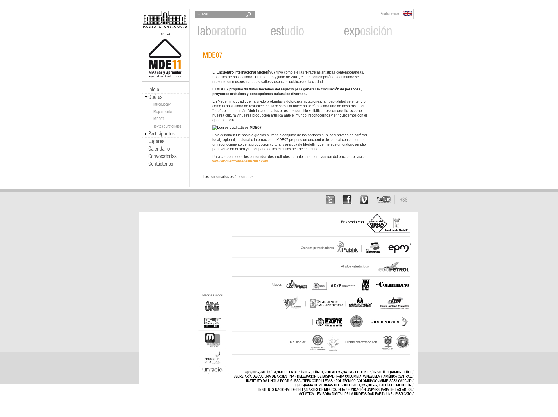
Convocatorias (162, 156)
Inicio (153, 89)
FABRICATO (403, 394)
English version (391, 13)
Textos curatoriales (167, 126)
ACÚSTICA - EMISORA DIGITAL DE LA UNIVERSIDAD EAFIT (341, 394)
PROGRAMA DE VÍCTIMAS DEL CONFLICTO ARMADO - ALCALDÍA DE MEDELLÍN (353, 385)
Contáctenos (160, 164)
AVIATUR (263, 372)
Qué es (155, 97)
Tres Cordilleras (318, 381)
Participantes (161, 134)
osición (368, 31)
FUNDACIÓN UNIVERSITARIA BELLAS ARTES (380, 390)
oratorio (222, 31)
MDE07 (158, 119)
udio (287, 31)
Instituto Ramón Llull (392, 372)
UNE (389, 394)
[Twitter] (330, 199)
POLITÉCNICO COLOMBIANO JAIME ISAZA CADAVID (374, 381)
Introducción (162, 105)
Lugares (156, 141)
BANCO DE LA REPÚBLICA (291, 372)
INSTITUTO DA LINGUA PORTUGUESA (273, 381)
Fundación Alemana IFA (332, 372)
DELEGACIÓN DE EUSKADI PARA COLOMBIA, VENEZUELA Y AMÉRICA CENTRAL (354, 377)
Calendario (159, 149)
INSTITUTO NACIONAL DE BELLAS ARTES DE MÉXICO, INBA (301, 390)
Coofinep (363, 372)
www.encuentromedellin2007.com (240, 161)
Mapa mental (163, 112)
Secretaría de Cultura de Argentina (264, 377)
